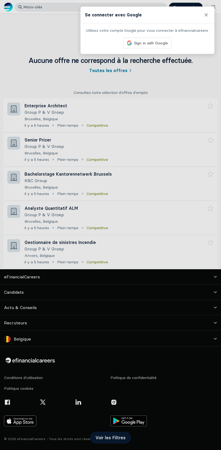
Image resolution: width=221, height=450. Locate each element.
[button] (110, 225)
